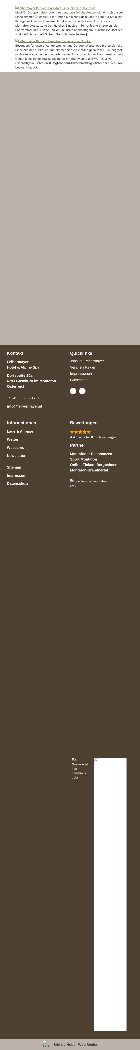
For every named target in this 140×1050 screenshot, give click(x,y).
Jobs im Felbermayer (87, 361)
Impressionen (81, 373)
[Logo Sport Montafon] (110, 894)
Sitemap (14, 467)
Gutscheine (79, 380)
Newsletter (16, 456)
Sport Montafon (83, 459)
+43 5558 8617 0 (25, 398)
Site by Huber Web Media (75, 1045)
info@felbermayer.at (24, 406)
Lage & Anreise (20, 431)
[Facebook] (73, 391)
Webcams (15, 448)
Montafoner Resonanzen (91, 454)
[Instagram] (82, 391)
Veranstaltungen (83, 367)
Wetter (12, 439)
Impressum (16, 475)
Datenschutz (17, 483)
